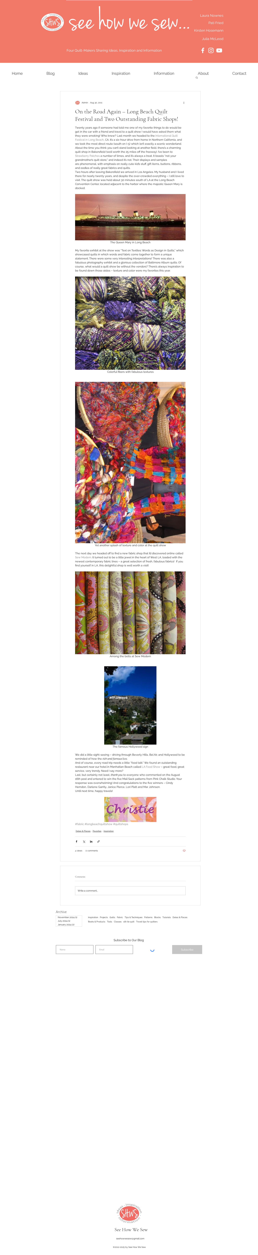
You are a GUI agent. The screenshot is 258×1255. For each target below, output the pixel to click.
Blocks (157, 917)
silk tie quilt (128, 921)
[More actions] (184, 102)
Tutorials (166, 917)
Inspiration (109, 831)
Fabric (120, 917)
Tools (109, 921)
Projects (104, 917)
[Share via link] (98, 841)
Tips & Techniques (133, 917)
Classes (118, 921)
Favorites (97, 831)
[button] (196, 77)
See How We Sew (131, 1229)
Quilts (112, 917)
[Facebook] (202, 50)
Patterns (148, 917)
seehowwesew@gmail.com (130, 1238)
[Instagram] (211, 50)
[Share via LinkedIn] (91, 841)
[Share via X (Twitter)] (83, 841)
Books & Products (96, 921)
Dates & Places (83, 831)
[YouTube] (219, 50)
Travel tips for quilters (147, 921)
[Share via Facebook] (76, 841)
